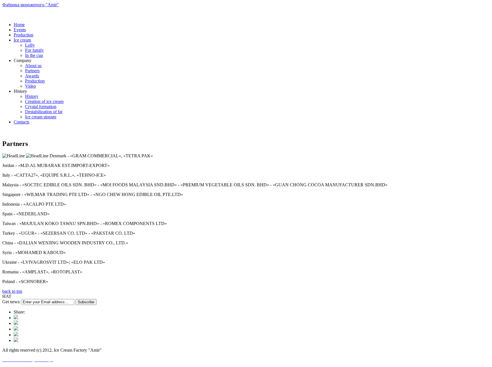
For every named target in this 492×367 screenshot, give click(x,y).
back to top (12, 291)
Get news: (11, 301)
